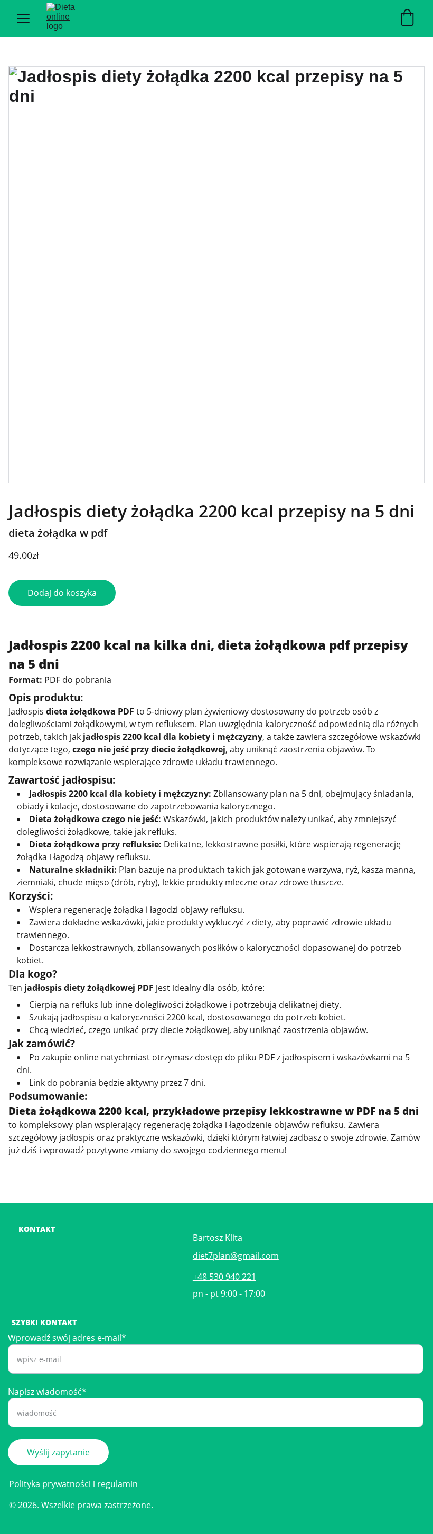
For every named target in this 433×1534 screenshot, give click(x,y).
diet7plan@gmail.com (236, 1255)
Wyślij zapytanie (58, 1452)
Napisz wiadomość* (47, 1391)
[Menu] (23, 18)
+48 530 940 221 (224, 1276)
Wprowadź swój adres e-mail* (67, 1338)
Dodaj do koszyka (62, 593)
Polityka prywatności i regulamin (73, 1484)
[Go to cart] (407, 18)
